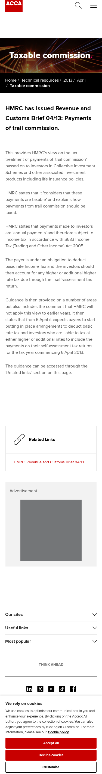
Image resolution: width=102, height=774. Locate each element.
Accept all (51, 743)
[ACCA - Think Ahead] (14, 10)
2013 (67, 80)
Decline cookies (51, 755)
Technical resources (40, 80)
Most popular (18, 641)
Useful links (16, 628)
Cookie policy (58, 732)
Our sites (14, 614)
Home (11, 80)
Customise (50, 767)
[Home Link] (51, 664)
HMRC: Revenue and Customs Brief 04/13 (49, 462)
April (81, 80)
